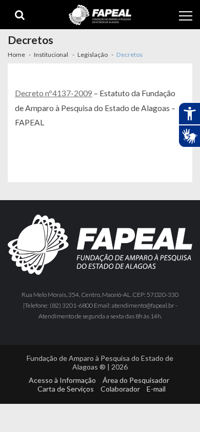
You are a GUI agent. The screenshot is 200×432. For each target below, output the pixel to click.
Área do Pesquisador (136, 380)
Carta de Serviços (65, 388)
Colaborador (120, 388)
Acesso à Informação (62, 380)
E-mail (156, 388)
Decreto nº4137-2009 (53, 93)
